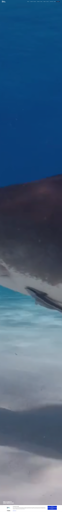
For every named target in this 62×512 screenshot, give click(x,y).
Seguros (28, 1)
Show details (14, 510)
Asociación (34, 1)
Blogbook (45, 1)
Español (55, 1)
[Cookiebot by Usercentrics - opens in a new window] (8, 510)
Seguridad (31, 1)
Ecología (41, 1)
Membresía (38, 1)
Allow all (52, 506)
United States (51, 1)
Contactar (47, 1)
